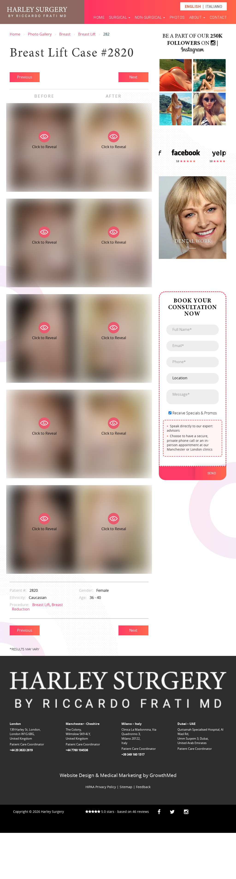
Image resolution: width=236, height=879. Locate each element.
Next (133, 77)
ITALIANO (214, 6)
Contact (218, 17)
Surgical (118, 17)
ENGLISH (193, 6)
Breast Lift (87, 34)
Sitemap (126, 787)
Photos (177, 17)
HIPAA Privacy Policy (101, 787)
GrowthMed (163, 775)
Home (99, 17)
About (196, 17)
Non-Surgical (149, 17)
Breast (65, 34)
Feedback (143, 787)
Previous (24, 77)
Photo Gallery (40, 34)
